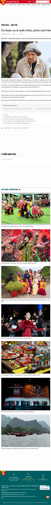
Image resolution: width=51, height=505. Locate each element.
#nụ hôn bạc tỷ (25, 128)
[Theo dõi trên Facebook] (28, 2)
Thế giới (28, 4)
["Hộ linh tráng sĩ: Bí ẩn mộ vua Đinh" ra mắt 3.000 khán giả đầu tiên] (25, 394)
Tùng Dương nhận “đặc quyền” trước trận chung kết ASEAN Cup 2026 (18, 263)
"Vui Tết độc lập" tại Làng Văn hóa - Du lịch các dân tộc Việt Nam (17, 226)
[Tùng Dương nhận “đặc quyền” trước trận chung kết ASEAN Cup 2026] (25, 245)
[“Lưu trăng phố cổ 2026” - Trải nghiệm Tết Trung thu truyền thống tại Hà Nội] (25, 357)
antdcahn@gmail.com (43, 479)
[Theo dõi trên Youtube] (29, 2)
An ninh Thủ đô (12, 2)
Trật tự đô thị (12, 4)
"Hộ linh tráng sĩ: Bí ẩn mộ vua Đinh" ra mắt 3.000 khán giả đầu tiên (18, 411)
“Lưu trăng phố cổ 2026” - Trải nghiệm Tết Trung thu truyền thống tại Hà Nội (20, 375)
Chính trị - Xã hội (21, 4)
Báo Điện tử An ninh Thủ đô (3, 2)
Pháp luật (33, 4)
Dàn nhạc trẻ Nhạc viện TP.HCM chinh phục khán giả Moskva (16, 338)
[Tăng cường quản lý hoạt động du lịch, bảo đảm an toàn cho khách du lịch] (25, 431)
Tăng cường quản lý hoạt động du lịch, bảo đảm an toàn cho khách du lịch (19, 448)
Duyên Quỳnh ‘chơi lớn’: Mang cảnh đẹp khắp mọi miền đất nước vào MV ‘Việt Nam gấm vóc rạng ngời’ (25, 300)
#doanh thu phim (8, 128)
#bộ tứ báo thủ (17, 128)
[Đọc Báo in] (34, 1)
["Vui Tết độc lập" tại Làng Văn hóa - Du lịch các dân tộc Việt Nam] (25, 209)
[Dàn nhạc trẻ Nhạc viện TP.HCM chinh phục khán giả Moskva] (25, 320)
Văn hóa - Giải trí (9, 25)
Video (38, 4)
